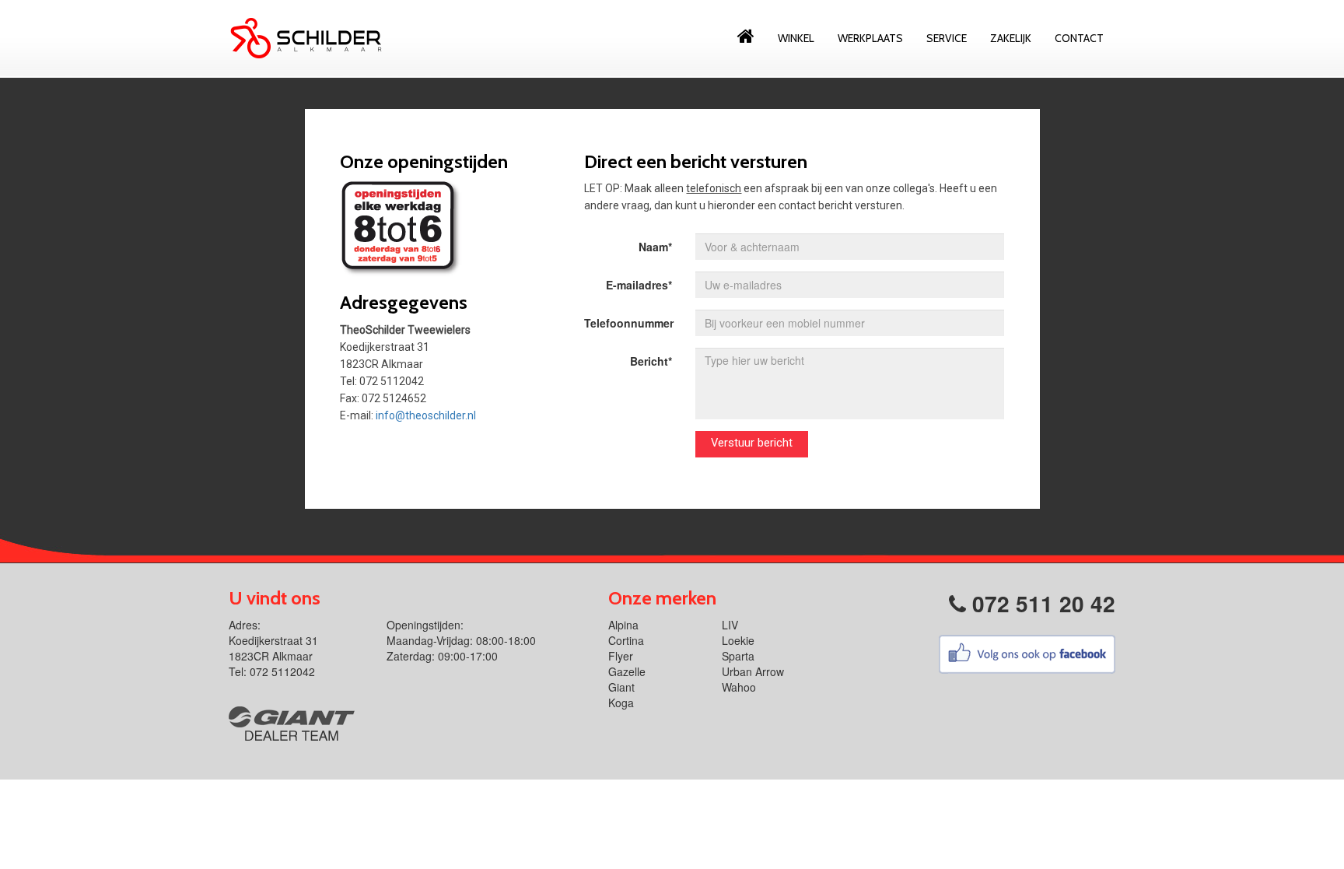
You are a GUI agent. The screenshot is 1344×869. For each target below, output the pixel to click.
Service (946, 38)
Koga (621, 702)
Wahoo (739, 687)
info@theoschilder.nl (426, 415)
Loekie (738, 640)
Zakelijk (1010, 38)
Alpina (623, 624)
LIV (730, 624)
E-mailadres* (639, 285)
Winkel (796, 38)
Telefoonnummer (629, 323)
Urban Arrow (753, 671)
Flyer (620, 656)
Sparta (738, 656)
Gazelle (627, 671)
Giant (621, 687)
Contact (1079, 38)
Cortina (626, 640)
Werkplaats (870, 38)
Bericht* (651, 361)
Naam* (655, 246)
